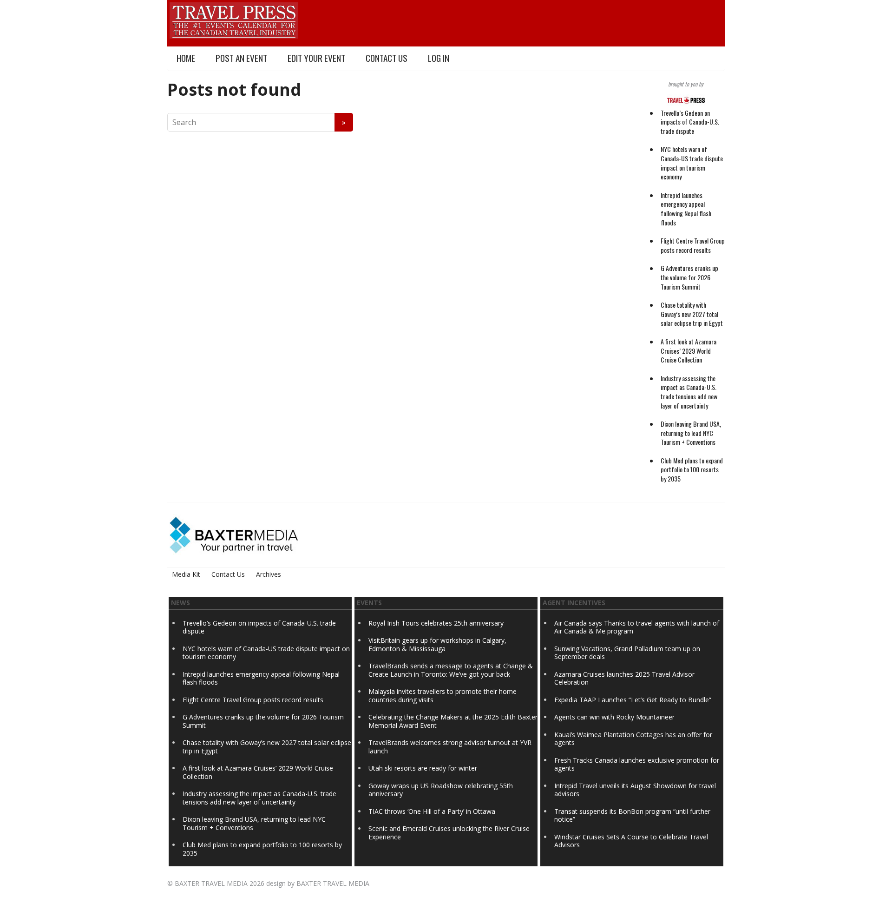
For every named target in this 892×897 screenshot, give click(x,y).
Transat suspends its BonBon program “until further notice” (632, 815)
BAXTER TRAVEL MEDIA (211, 883)
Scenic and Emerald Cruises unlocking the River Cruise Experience (449, 832)
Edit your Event (316, 58)
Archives (268, 574)
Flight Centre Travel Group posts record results (693, 245)
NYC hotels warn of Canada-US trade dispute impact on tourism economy (692, 162)
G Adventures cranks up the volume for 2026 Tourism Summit (689, 277)
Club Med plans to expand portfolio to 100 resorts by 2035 (692, 469)
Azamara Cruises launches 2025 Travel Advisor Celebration (624, 678)
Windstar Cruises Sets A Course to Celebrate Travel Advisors (631, 841)
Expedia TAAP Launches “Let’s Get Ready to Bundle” (632, 699)
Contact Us (386, 58)
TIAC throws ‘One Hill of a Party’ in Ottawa (431, 811)
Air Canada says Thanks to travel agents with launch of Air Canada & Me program (636, 627)
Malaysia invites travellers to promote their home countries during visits (442, 695)
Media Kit (186, 574)
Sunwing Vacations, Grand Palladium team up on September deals (627, 652)
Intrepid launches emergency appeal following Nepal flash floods (686, 208)
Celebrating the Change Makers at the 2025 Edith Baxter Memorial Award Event (453, 721)
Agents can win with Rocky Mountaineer (614, 716)
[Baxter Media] (234, 533)
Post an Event (241, 58)
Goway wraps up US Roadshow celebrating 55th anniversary (440, 789)
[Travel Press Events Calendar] (234, 19)
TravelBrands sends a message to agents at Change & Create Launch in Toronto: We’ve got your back (450, 670)
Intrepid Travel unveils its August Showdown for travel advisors (635, 789)
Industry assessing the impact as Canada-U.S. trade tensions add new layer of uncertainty (689, 391)
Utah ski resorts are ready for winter (423, 768)
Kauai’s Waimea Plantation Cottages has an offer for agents (633, 738)
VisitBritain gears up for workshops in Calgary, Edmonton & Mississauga (437, 644)
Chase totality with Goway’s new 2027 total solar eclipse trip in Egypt (692, 314)
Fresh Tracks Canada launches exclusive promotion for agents (636, 764)
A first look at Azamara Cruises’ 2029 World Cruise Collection (688, 350)
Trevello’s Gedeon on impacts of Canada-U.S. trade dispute (690, 122)
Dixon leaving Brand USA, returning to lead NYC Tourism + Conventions (691, 433)
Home (186, 58)
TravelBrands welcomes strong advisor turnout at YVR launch (449, 746)
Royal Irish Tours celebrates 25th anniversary (436, 623)
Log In (438, 58)
